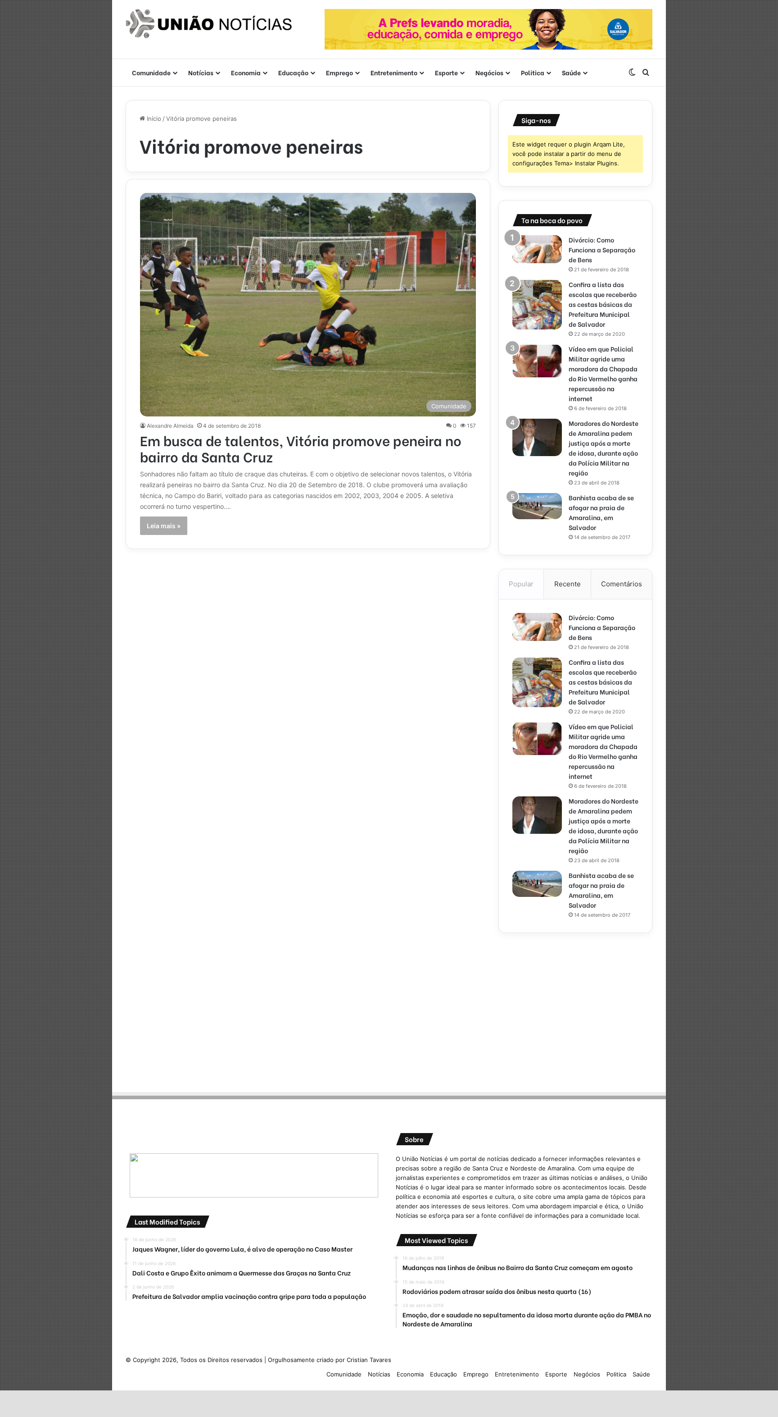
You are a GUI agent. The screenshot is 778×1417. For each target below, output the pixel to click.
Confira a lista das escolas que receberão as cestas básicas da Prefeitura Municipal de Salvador (603, 304)
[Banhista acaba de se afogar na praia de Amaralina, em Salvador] (537, 506)
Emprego (339, 72)
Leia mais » (164, 526)
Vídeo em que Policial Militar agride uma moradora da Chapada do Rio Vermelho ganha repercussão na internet (603, 373)
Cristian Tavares (369, 1359)
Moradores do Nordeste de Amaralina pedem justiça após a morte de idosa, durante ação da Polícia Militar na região (603, 447)
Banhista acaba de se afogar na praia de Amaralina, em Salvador (601, 512)
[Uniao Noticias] (209, 24)
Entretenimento (394, 72)
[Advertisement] (575, 1009)
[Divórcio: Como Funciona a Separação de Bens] (537, 249)
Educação (293, 72)
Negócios (489, 72)
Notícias (200, 72)
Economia (246, 72)
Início (153, 118)
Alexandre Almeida (170, 425)
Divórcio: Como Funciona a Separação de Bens (602, 249)
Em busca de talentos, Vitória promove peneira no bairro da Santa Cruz (300, 448)
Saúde (571, 72)
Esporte (446, 72)
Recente (567, 584)
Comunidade (151, 72)
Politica (532, 72)
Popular (521, 584)
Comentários (621, 584)
